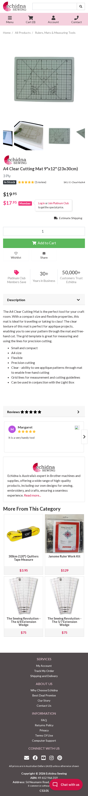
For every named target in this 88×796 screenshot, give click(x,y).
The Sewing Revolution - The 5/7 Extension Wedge (64, 622)
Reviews (13, 412)
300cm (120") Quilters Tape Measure (23, 558)
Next (84, 437)
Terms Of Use (44, 735)
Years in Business (44, 281)
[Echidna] (15, 159)
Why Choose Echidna (44, 690)
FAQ (44, 720)
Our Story (44, 700)
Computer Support (44, 740)
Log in (41, 203)
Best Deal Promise (44, 695)
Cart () (30, 22)
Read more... (32, 495)
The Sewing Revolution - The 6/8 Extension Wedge (24, 622)
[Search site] (81, 6)
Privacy (44, 730)
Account (53, 22)
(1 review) (40, 182)
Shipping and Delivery (44, 676)
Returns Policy (44, 725)
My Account (44, 665)
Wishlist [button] (16, 257)
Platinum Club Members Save (16, 280)
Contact (76, 22)
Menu (10, 22)
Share (44, 257)
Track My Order (44, 671)
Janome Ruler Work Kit (64, 556)
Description (16, 300)
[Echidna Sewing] (14, 6)
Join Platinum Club (58, 203)
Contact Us (44, 705)
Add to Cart (46, 243)
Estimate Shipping (70, 218)
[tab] (44, 299)
